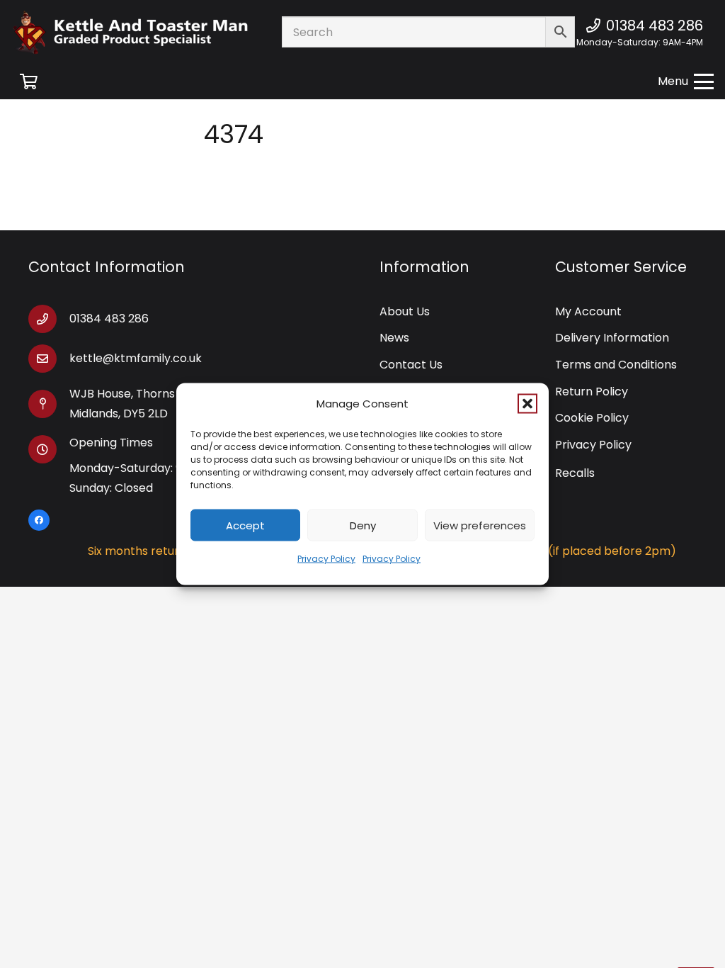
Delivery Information (612, 338)
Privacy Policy (326, 559)
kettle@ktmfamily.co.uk (135, 358)
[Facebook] (39, 520)
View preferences (479, 524)
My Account (588, 311)
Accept (245, 524)
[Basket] (28, 81)
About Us (404, 311)
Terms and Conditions (616, 364)
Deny (363, 524)
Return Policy (591, 391)
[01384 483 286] (48, 319)
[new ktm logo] (130, 32)
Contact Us (411, 364)
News (394, 338)
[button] (527, 404)
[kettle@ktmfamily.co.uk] (48, 358)
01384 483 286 (109, 318)
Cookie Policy (592, 418)
